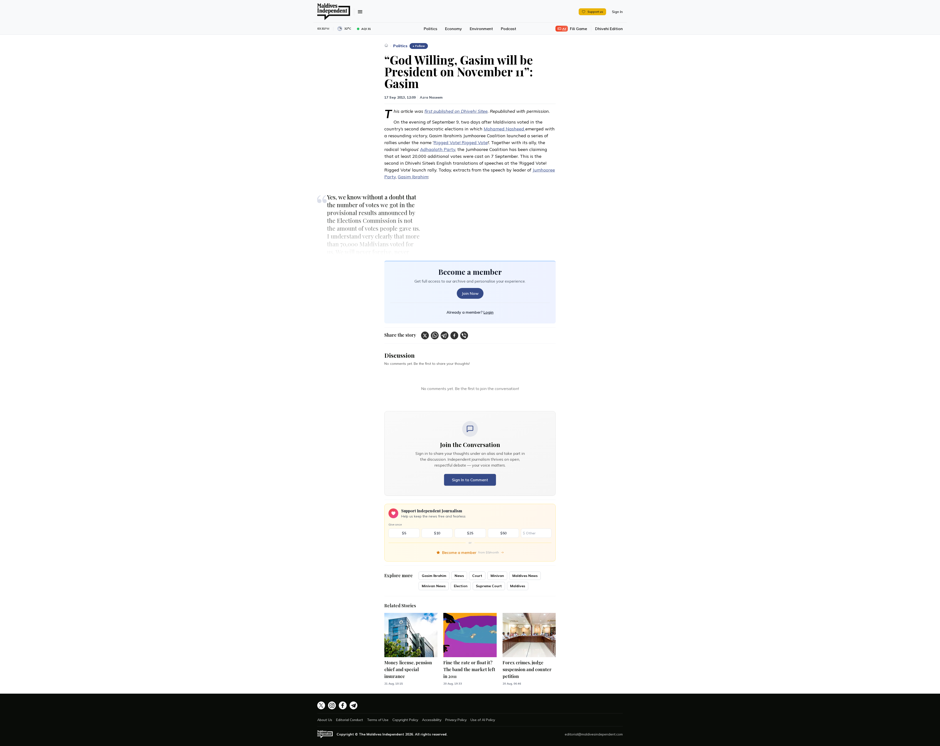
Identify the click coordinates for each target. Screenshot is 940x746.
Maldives (517, 586)
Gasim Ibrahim (413, 177)
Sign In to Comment (470, 479)
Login (488, 312)
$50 (503, 533)
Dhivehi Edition (609, 28)
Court (477, 576)
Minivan (497, 576)
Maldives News (525, 576)
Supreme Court (489, 586)
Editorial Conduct (349, 720)
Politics (430, 28)
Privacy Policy (456, 720)
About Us (324, 720)
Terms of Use (377, 720)
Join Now (470, 293)
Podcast (508, 28)
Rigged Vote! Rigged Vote (461, 142)
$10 (437, 533)
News (459, 576)
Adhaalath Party (437, 149)
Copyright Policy (405, 720)
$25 (470, 533)
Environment (481, 28)
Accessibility (431, 720)
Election (461, 586)
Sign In (617, 12)
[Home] (386, 45)
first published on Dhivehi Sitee (456, 111)
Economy (453, 28)
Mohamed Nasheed (504, 129)
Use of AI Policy (482, 720)
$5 (404, 533)
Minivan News (434, 586)
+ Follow (418, 46)
